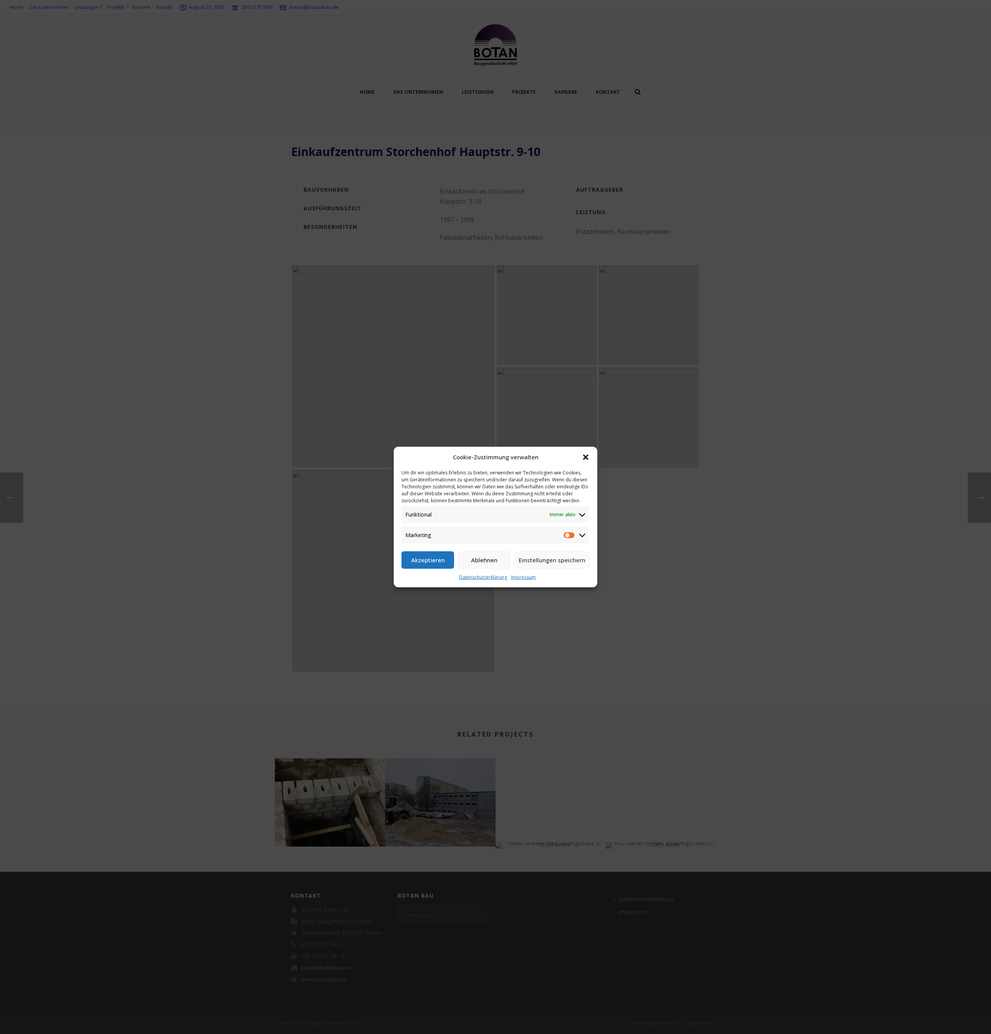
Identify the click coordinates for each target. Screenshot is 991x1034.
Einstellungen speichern (552, 560)
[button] (586, 457)
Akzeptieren (428, 560)
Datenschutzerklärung (483, 577)
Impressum (523, 577)
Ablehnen (484, 560)
